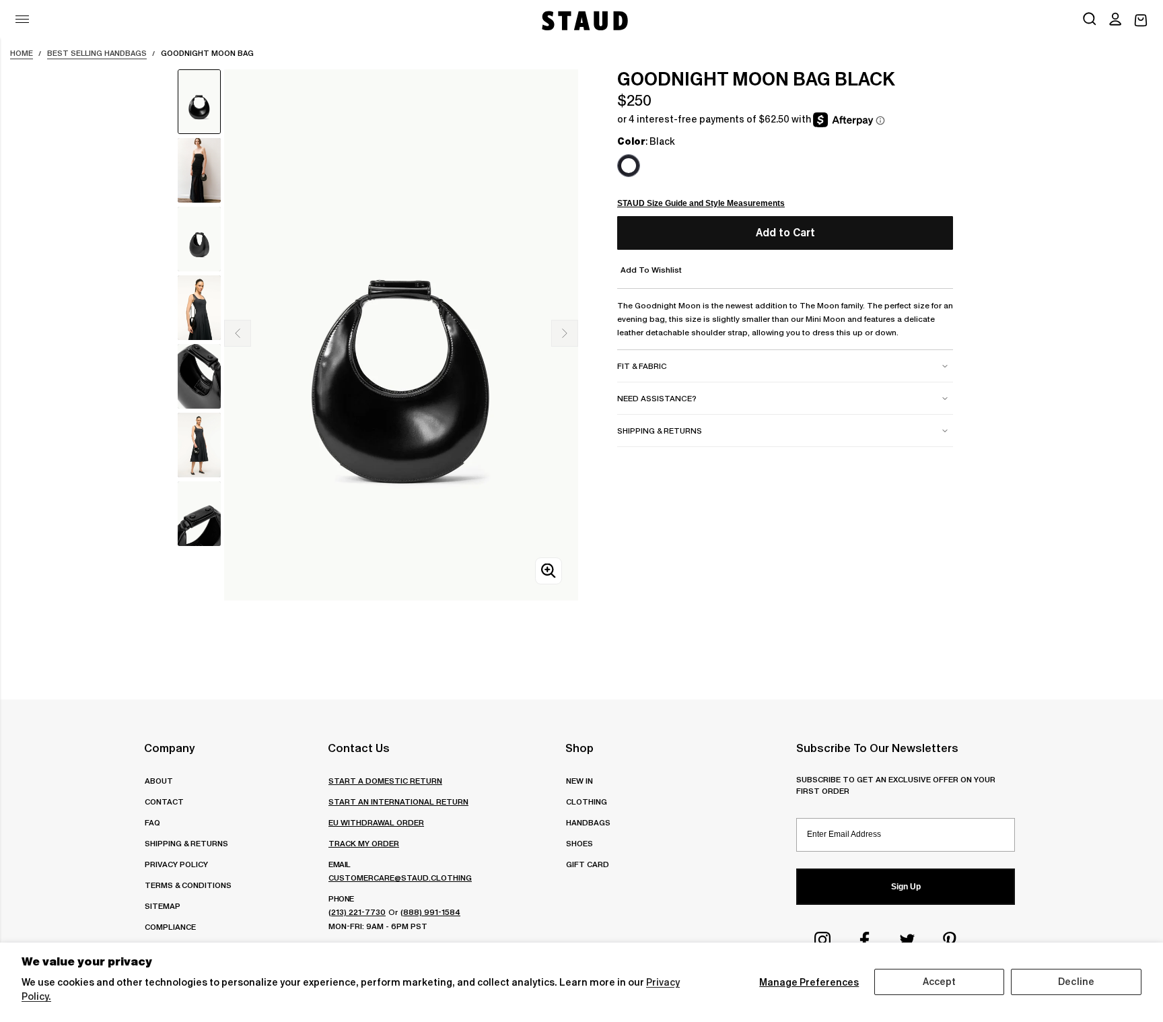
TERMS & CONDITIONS (188, 885)
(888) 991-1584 (430, 912)
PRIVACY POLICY (176, 864)
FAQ (152, 822)
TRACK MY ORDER (363, 843)
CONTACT (164, 801)
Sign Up (906, 886)
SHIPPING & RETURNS (186, 843)
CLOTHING (586, 801)
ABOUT (159, 780)
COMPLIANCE (170, 926)
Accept (939, 981)
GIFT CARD (587, 864)
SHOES (579, 843)
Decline (1076, 981)
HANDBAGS (588, 822)
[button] (1115, 20)
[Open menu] (22, 19)
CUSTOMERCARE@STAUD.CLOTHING (400, 877)
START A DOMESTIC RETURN (385, 780)
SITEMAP (162, 906)
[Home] (583, 20)
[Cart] (1141, 20)
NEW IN (579, 780)
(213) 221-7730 (357, 912)
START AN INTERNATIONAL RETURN (398, 801)
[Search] (1089, 20)
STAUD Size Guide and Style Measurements (701, 203)
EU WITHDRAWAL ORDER (376, 822)
